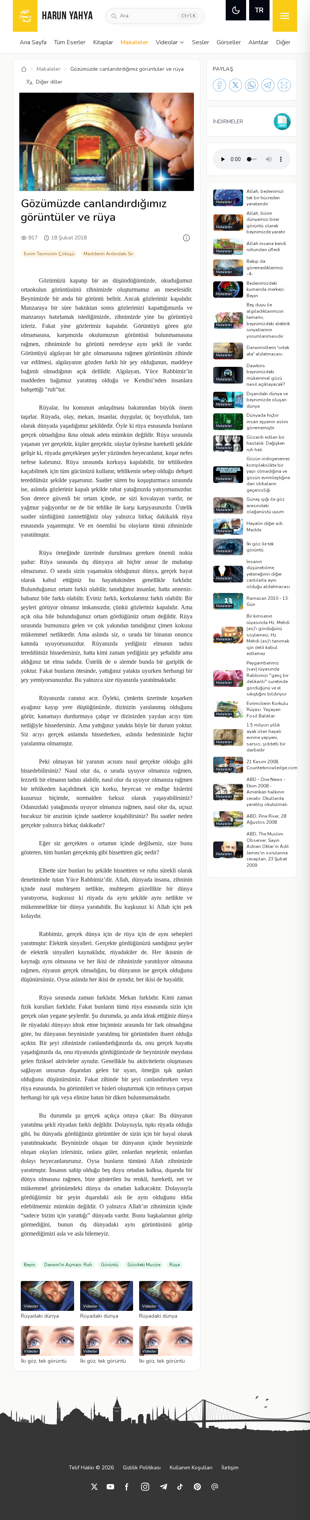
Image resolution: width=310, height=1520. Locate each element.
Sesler (200, 42)
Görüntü (109, 1265)
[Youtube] (110, 1486)
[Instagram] (145, 1487)
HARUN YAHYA (67, 16)
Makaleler (134, 42)
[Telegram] (267, 85)
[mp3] (282, 121)
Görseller (229, 42)
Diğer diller (49, 81)
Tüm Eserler (69, 42)
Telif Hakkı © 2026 (91, 1467)
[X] (235, 85)
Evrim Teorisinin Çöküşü (49, 254)
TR (259, 10)
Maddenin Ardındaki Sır (108, 254)
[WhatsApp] (251, 85)
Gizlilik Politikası (142, 1467)
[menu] (285, 16)
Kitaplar (103, 42)
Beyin (29, 1265)
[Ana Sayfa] (24, 69)
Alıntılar (258, 42)
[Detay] (186, 238)
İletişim (230, 1467)
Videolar (167, 42)
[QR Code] (284, 85)
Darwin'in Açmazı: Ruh (68, 1265)
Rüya (174, 1265)
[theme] (236, 10)
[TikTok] (180, 1486)
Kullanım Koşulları (191, 1467)
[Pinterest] (197, 1486)
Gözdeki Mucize (143, 1265)
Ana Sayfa (33, 42)
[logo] (25, 16)
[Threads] (214, 1486)
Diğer (283, 42)
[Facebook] (219, 85)
